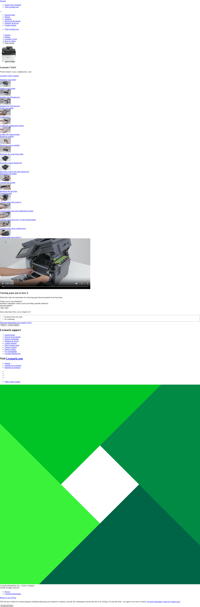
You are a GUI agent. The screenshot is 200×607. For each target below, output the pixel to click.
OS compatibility (11, 351)
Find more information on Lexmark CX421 (16, 323)
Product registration (12, 339)
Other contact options (12, 382)
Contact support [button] (10, 25)
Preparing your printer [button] (8, 80)
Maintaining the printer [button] (8, 174)
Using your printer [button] (6, 108)
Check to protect (11, 347)
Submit (3, 325)
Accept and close (7, 606)
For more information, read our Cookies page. (163, 602)
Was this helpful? (6, 306)
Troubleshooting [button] (6, 193)
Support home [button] (10, 15)
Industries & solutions (12, 368)
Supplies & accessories (13, 365)
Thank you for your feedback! (11, 301)
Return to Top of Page (8, 598)
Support (7, 35)
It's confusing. (10, 319)
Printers (7, 37)
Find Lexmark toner (12, 345)
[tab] (100, 80)
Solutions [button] (8, 19)
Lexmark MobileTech (12, 354)
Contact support (13, 325)
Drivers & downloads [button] (12, 21)
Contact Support (11, 343)
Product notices (10, 349)
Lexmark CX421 (11, 39)
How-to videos (10, 41)
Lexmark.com (14, 358)
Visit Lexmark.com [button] (12, 7)
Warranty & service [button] (12, 23)
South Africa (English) (13, 5)
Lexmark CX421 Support (9, 76)
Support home (10, 335)
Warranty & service (12, 341)
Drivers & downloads (12, 337)
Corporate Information (13, 594)
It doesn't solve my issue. (14, 317)
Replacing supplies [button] (7, 136)
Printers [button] (7, 17)
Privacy (7, 592)
